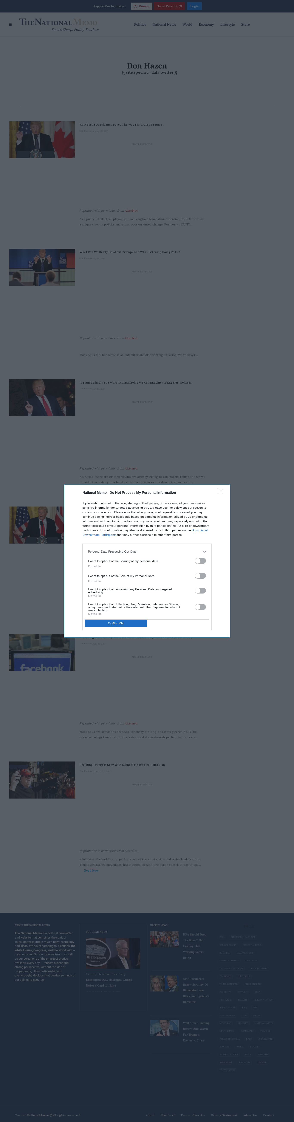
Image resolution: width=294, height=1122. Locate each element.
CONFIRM (116, 623)
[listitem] (147, 551)
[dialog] (147, 561)
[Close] (221, 493)
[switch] (200, 561)
